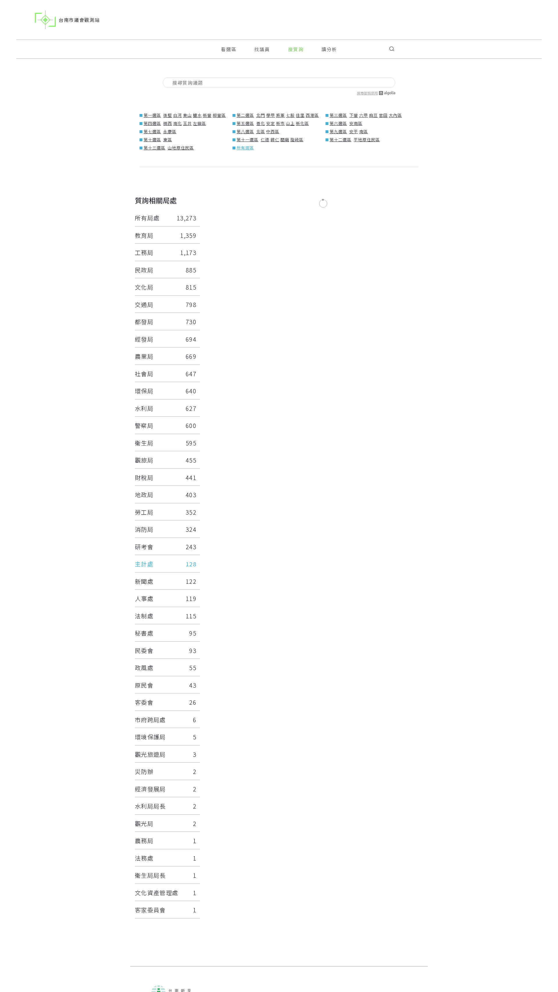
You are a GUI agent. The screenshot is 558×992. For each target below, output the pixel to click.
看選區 (229, 49)
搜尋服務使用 (367, 92)
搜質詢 (296, 49)
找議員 (262, 49)
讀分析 (329, 49)
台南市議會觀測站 (79, 19)
